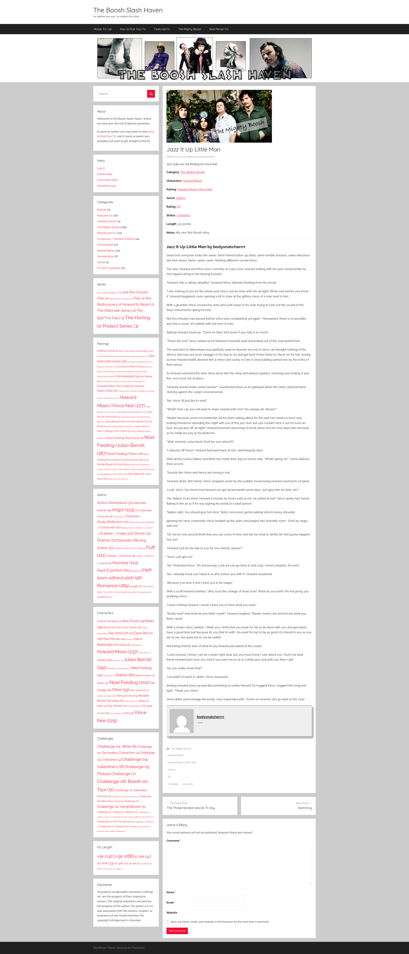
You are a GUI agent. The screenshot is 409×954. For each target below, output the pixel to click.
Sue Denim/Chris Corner (113, 474)
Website (171, 912)
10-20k (105, 863)
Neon (103, 683)
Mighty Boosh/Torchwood (121, 299)
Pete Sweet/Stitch (137, 459)
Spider (143, 700)
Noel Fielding (129, 682)
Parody (136, 570)
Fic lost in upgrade (108, 268)
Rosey (122, 695)
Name (171, 892)
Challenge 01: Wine (116, 746)
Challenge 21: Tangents (114, 826)
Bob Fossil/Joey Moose (137, 356)
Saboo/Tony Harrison (122, 469)
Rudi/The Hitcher (142, 465)
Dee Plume (114, 639)
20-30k (121, 863)
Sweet (101, 262)
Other (120, 689)
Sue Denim (117, 705)
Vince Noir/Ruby (120, 479)
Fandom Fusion (123, 548)
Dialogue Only (128, 528)
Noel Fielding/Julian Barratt (125, 445)
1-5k (124, 856)
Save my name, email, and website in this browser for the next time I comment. (220, 921)
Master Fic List (103, 29)
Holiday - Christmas (121, 555)
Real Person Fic (219, 29)
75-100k (107, 869)
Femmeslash (105, 244)
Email (170, 902)
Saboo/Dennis (104, 469)
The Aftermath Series (116, 310)
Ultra (129, 713)
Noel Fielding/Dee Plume (125, 438)
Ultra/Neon (135, 473)
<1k (180, 224)
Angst (123, 509)
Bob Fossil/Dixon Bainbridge (134, 351)
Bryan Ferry (112, 627)
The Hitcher (134, 706)
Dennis (130, 639)
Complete (183, 215)
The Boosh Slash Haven (128, 10)
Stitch (102, 706)
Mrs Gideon (109, 676)
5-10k (143, 856)
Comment (173, 840)
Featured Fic (162, 29)
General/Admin (107, 221)
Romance (113, 585)
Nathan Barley (106, 250)
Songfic (135, 586)
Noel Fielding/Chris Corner (113, 431)
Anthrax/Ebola (107, 350)
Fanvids (102, 209)
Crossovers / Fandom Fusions (115, 238)
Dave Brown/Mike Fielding (131, 366)
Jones (104, 660)
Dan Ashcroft (121, 633)
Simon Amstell (131, 701)
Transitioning (145, 592)
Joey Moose (145, 653)
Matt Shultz (125, 668)
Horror (106, 563)
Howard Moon (192, 180)
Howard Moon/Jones (110, 381)
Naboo (125, 675)
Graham (136, 645)
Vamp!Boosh (104, 597)
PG (179, 206)
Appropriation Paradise (107, 293)
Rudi (133, 695)
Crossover (110, 527)
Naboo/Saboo (142, 426)
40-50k (144, 863)
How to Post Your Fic (133, 29)
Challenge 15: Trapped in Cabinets (117, 812)
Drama (180, 198)
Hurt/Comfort (113, 570)
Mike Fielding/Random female (120, 426)
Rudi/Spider (125, 464)
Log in (101, 168)
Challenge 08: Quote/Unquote (125, 796)
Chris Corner (131, 627)
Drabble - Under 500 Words (125, 533)
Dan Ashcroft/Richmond (138, 362)
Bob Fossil (134, 621)
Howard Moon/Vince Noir (194, 189)
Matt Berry (112, 668)
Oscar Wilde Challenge (115, 831)
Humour (125, 562)
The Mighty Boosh (189, 29)
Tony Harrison (116, 713)
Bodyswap (119, 517)
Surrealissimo (105, 256)
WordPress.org (106, 185)
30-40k (134, 863)
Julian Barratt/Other (117, 421)
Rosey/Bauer (107, 464)
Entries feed (104, 174)
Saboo (117, 700)
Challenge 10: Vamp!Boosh (121, 807)
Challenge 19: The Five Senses (115, 821)
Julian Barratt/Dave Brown (131, 412)
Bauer (116, 621)
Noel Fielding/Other (125, 454)
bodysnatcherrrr (205, 156)
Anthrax (104, 621)
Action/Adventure (115, 503)
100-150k (118, 869)
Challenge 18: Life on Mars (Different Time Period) (133, 817)
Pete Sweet (138, 690)
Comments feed (107, 179)
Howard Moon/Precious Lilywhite (132, 391)
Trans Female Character (127, 592)
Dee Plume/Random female (130, 372)
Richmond (111, 696)
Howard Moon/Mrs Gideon (133, 381)
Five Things (139, 548)
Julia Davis (117, 660)
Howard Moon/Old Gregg (115, 386)
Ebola (125, 644)
